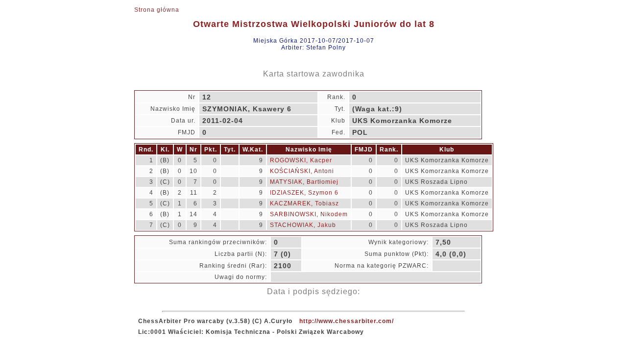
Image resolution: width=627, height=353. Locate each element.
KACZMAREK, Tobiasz (304, 203)
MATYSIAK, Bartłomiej (304, 181)
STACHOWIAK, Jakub (303, 225)
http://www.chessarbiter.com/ (346, 321)
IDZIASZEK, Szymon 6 (304, 192)
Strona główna (156, 9)
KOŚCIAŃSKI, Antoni (302, 171)
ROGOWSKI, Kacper (301, 160)
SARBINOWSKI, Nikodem (309, 214)
